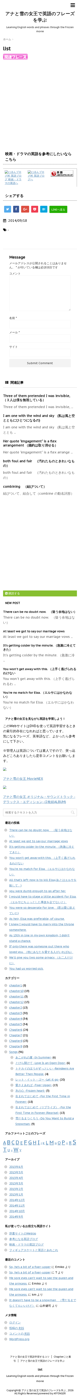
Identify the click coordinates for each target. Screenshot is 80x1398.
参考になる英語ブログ (23, 1239)
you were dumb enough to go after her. (37, 891)
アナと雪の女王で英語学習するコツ (29, 1356)
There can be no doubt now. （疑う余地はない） (40, 612)
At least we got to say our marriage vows (34, 631)
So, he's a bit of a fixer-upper (30, 1267)
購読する (14, 593)
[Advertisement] (40, 104)
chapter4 (15, 1018)
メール (14, 332)
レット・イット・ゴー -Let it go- (37, 1079)
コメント (15, 273)
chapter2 (15, 1007)
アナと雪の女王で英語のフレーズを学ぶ (42, 1360)
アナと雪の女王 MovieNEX (23, 779)
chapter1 (15, 985)
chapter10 (16, 991)
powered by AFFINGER (52, 1393)
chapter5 (15, 1024)
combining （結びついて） (25, 486)
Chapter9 (15, 1046)
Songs (13, 1052)
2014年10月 (17, 1211)
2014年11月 (17, 1205)
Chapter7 (15, 1035)
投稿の (16, 1328)
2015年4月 (16, 1178)
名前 (13, 318)
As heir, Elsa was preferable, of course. (37, 919)
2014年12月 (17, 1200)
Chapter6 (15, 1030)
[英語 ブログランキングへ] (63, 173)
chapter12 (16, 1002)
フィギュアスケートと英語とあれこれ (33, 1250)
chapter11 (16, 996)
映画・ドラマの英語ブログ (26, 1244)
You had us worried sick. (26, 968)
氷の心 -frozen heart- (30, 1091)
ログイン (15, 1322)
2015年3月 (16, 1183)
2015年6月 (16, 1167)
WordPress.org (19, 1339)
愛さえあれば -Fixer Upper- (33, 1085)
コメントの (19, 1333)
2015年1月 (16, 1194)
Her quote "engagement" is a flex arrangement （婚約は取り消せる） (30, 443)
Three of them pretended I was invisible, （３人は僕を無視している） (36, 398)
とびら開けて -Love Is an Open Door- (40, 1063)
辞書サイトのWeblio (22, 1233)
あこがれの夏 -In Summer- (33, 1057)
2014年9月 (16, 1216)
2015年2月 (16, 1189)
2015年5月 (16, 1172)
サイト (13, 347)
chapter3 (15, 1013)
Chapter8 (15, 1041)
